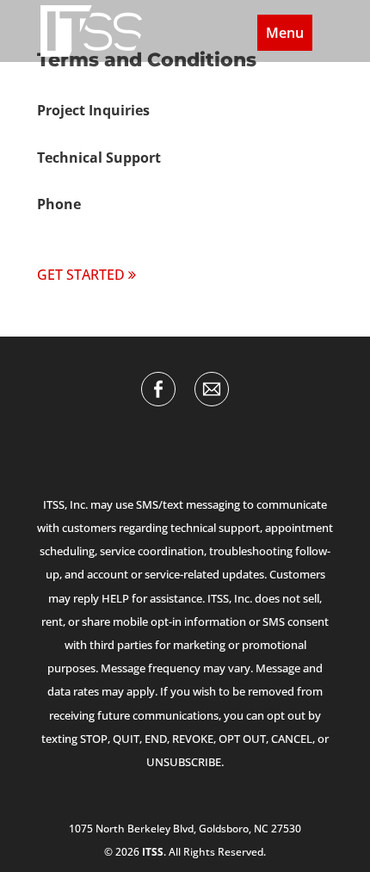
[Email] (211, 389)
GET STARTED (81, 274)
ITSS (152, 851)
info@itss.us (76, 134)
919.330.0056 (79, 227)
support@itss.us (90, 180)
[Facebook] (158, 389)
